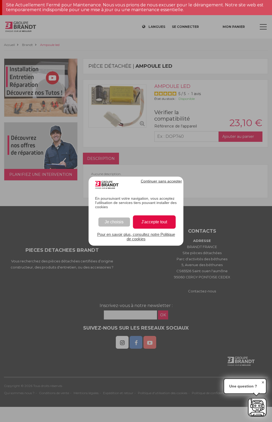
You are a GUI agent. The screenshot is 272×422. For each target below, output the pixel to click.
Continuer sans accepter (161, 181)
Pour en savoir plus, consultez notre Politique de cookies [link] (136, 236)
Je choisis (114, 222)
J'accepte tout (154, 222)
